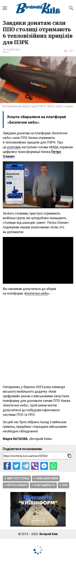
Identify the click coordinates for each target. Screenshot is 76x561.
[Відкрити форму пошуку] (71, 8)
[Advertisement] (38, 340)
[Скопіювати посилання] (69, 456)
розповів (14, 147)
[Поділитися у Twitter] (16, 466)
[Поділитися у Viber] (35, 466)
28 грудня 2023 (11, 49)
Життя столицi (18, 478)
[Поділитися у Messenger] (44, 466)
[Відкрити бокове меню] (5, 8)
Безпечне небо (36, 293)
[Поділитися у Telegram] (25, 466)
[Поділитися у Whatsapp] (53, 466)
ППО (65, 485)
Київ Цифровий (47, 478)
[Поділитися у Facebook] (7, 466)
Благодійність (44, 485)
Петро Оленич (17, 485)
